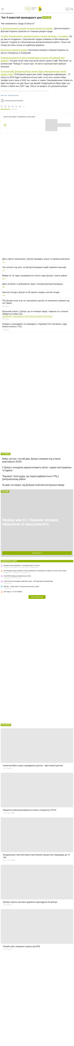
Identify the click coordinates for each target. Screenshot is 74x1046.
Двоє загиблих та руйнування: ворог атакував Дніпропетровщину (32, 284)
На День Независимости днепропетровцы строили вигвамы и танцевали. (35, 36)
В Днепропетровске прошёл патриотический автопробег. (27, 28)
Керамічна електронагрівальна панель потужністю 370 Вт (29, 810)
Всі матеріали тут (37, 553)
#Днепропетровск (13, 95)
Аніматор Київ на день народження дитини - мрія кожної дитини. (33, 765)
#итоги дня (4, 95)
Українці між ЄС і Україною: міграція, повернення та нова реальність (30, 522)
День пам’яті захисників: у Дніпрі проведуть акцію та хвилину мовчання (36, 259)
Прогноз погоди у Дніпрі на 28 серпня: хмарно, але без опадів (30, 292)
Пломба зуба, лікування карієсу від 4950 (21, 946)
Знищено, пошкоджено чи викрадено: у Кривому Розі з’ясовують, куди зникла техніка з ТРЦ (34, 325)
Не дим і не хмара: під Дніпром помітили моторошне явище (33, 484)
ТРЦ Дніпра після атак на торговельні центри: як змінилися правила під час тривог (35, 301)
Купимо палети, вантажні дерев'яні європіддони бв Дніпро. (30, 902)
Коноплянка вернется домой (14, 50)
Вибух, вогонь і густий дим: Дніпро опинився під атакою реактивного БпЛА (31, 460)
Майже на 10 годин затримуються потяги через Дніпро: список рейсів (34, 275)
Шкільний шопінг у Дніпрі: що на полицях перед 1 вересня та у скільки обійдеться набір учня (35, 312)
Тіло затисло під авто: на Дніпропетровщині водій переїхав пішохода (34, 267)
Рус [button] (67, 9)
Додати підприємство (37, 597)
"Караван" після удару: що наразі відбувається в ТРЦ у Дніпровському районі (30, 478)
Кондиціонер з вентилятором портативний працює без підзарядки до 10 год (36, 856)
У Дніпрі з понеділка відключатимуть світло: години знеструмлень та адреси (37, 469)
